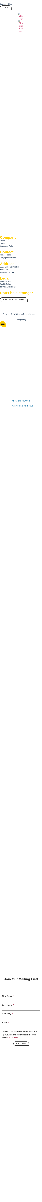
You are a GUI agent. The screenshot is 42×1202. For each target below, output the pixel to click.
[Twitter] (35, 387)
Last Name (7, 1005)
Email (5, 1023)
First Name (7, 996)
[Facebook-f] (19, 387)
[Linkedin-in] (11, 387)
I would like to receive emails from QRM (20, 1032)
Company (7, 1014)
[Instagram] (27, 387)
